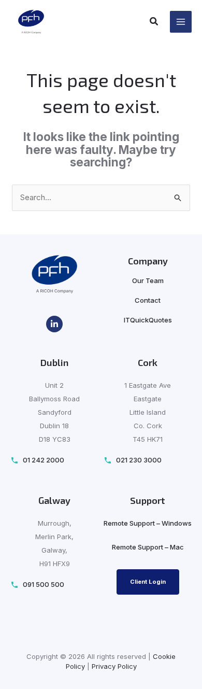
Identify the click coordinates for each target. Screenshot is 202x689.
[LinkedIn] (54, 324)
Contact (148, 300)
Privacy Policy (114, 666)
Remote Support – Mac (148, 547)
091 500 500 (43, 584)
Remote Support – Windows (148, 523)
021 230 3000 (139, 460)
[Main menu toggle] (181, 22)
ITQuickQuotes (148, 320)
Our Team (148, 280)
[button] (154, 22)
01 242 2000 (43, 460)
